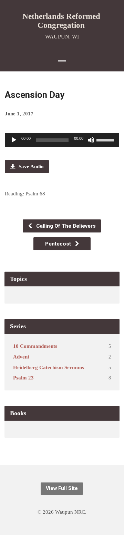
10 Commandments (35, 346)
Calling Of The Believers (65, 226)
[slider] (106, 139)
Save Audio (30, 166)
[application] (62, 140)
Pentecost (58, 244)
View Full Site (62, 488)
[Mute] (90, 140)
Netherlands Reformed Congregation (61, 21)
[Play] (13, 140)
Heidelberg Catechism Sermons (48, 367)
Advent (21, 357)
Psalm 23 (23, 377)
